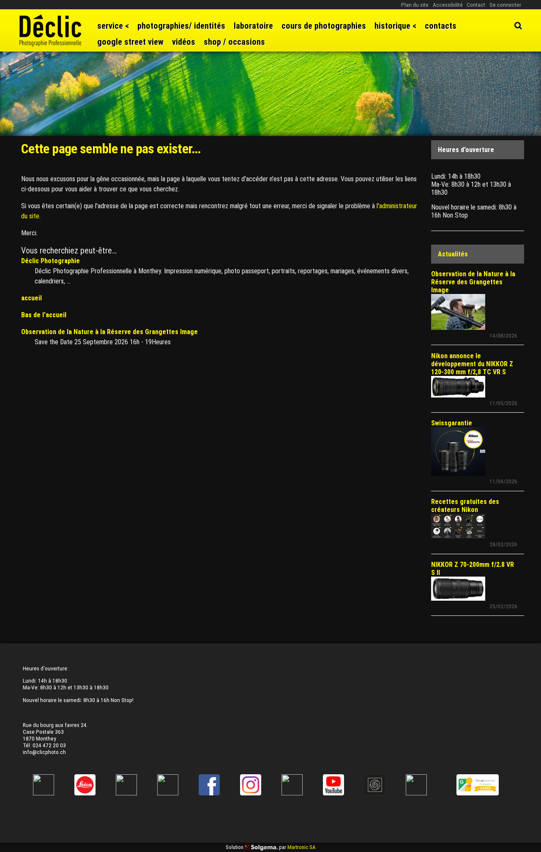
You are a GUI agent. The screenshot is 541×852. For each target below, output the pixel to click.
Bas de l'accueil (43, 315)
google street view (130, 42)
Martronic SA (301, 847)
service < (113, 26)
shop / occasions (234, 42)
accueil (31, 298)
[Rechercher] (518, 26)
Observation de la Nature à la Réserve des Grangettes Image (109, 332)
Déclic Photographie (50, 261)
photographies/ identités (181, 26)
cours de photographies (323, 26)
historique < (395, 26)
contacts (440, 26)
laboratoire (253, 26)
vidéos (183, 42)
